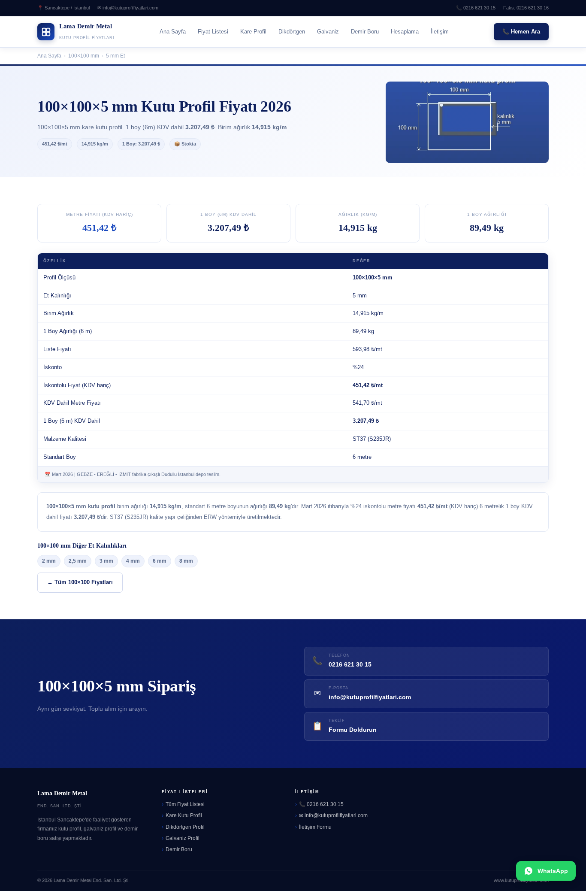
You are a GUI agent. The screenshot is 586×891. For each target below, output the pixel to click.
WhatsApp (553, 870)
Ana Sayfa (173, 31)
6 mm (159, 561)
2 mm (49, 561)
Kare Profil (253, 31)
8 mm (186, 561)
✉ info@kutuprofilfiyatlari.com (127, 7)
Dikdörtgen (291, 31)
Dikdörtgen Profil (185, 827)
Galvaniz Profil (182, 838)
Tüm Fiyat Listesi (185, 804)
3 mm (106, 561)
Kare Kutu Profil (184, 815)
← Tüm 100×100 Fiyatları (80, 582)
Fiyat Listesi (213, 31)
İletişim (440, 31)
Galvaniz (328, 31)
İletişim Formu (315, 827)
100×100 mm (83, 56)
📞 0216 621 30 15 (475, 7)
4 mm (133, 561)
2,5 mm (78, 561)
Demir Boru (365, 31)
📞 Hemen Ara (521, 31)
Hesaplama (405, 31)
